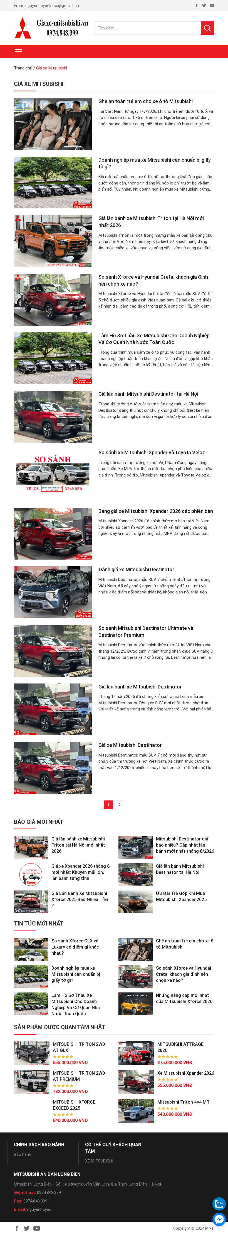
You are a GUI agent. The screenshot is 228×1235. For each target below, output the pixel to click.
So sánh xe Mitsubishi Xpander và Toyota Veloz (151, 452)
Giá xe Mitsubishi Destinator (130, 745)
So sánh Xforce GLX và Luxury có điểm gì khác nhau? (75, 947)
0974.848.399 (49, 1192)
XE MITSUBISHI (99, 1161)
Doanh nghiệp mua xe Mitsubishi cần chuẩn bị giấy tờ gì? (75, 974)
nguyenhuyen (39, 1209)
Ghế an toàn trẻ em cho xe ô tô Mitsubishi (145, 101)
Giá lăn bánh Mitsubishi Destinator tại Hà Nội (148, 394)
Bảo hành (22, 1154)
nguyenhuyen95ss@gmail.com (52, 5)
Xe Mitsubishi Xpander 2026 (185, 1073)
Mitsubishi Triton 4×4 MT (183, 1102)
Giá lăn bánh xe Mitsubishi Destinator (140, 687)
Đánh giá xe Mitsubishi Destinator (136, 569)
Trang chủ (23, 68)
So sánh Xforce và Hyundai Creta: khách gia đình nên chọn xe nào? (183, 974)
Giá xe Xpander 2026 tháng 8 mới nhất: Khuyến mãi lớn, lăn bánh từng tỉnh (80, 872)
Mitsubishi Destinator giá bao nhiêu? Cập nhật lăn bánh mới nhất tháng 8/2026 (185, 845)
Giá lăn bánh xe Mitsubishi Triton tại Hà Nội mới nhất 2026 (78, 845)
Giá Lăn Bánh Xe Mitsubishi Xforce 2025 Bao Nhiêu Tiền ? (79, 899)
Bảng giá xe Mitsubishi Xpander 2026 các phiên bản (155, 511)
